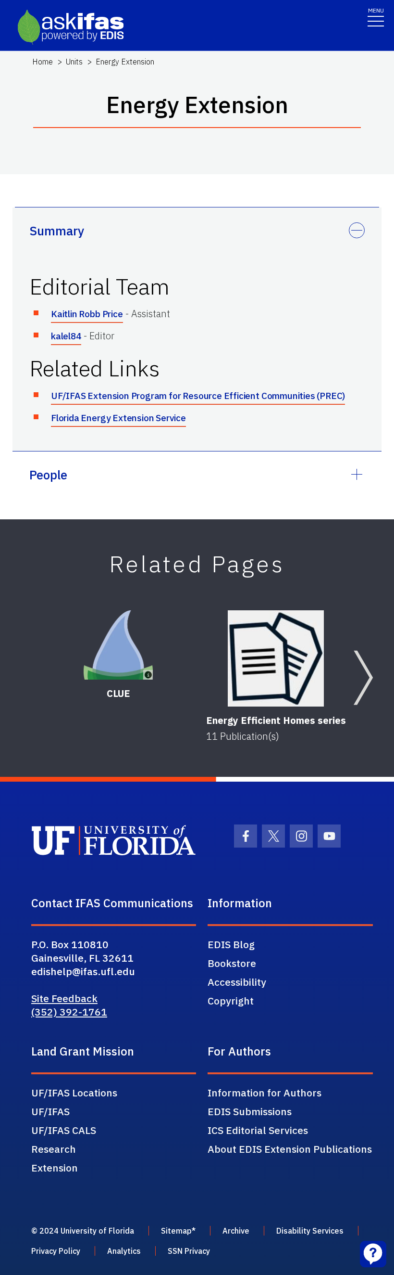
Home (42, 61)
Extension (54, 1167)
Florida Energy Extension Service (118, 418)
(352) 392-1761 (69, 1011)
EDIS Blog (231, 944)
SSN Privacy (189, 1251)
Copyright (231, 1000)
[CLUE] (118, 645)
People (48, 474)
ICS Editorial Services (258, 1130)
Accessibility (237, 982)
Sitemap (176, 1231)
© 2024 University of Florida (82, 1231)
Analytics (124, 1251)
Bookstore (232, 963)
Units (74, 61)
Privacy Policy (55, 1251)
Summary (56, 230)
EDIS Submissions (250, 1111)
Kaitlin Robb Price (87, 314)
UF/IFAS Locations (74, 1092)
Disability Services (310, 1231)
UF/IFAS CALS (63, 1130)
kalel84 (66, 336)
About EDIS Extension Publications (290, 1149)
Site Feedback (64, 998)
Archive (235, 1231)
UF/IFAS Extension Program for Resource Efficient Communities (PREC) (198, 395)
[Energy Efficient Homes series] (276, 658)
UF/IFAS (50, 1111)
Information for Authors (264, 1092)
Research (53, 1149)
